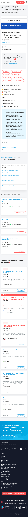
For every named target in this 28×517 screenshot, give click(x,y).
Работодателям (20, 2)
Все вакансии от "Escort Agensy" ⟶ (10, 140)
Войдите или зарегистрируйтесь (8, 157)
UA (23, 448)
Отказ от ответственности (7, 484)
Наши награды (4, 460)
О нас (2, 453)
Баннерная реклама (5, 459)
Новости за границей (6, 474)
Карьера (3, 455)
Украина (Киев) (7, 49)
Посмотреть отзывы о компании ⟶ (12, 65)
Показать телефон (13, 63)
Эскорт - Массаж (6, 42)
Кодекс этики (4, 488)
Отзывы (3, 456)
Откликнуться (20, 212)
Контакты (3, 461)
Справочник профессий (6, 470)
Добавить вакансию (20, 493)
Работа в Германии (5, 478)
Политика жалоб (5, 487)
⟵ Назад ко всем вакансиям (10, 16)
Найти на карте (4, 465)
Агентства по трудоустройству (8, 464)
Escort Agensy (16, 55)
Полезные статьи (5, 472)
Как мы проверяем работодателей (9, 483)
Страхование (4, 457)
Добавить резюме (7, 493)
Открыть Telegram (9, 435)
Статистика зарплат (6, 471)
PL (25, 448)
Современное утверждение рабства (9, 486)
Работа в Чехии (4, 479)
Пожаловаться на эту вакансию (9, 147)
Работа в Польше (5, 476)
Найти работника (5, 468)
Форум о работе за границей (8, 467)
